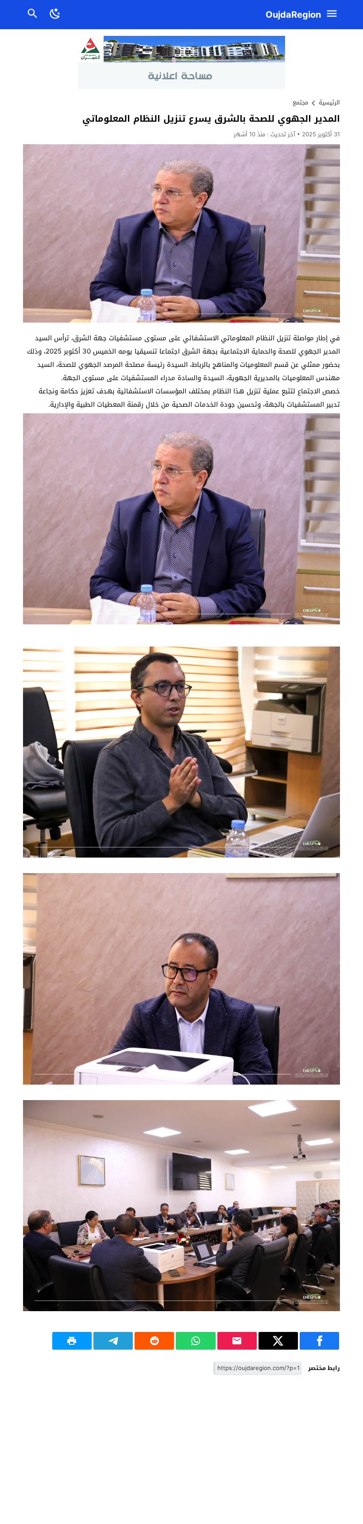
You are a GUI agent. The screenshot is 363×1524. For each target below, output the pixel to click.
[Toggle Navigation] (334, 14)
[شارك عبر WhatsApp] (195, 1340)
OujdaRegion (293, 14)
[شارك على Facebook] (319, 1340)
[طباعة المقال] (71, 1340)
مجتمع (300, 102)
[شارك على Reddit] (154, 1340)
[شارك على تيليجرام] (113, 1340)
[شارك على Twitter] (278, 1340)
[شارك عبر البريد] (237, 1340)
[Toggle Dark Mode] (55, 14)
